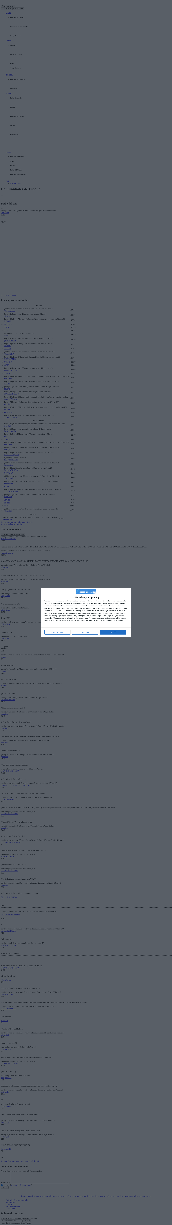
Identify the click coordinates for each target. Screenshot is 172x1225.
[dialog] (86, 612)
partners (57, 601)
